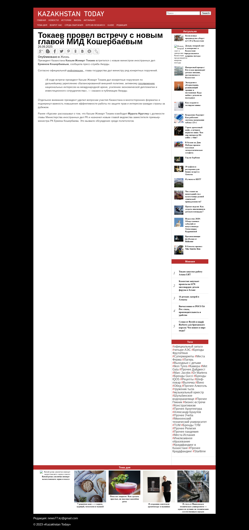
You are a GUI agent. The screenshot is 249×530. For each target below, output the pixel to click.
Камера (195, 366)
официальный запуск (188, 346)
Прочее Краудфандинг (186, 449)
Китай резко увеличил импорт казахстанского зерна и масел (55, 477)
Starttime (200, 451)
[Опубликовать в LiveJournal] (96, 51)
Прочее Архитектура (188, 408)
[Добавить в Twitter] (62, 51)
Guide (111, 25)
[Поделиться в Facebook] (55, 51)
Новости (53, 20)
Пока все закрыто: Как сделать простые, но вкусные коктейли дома (124, 499)
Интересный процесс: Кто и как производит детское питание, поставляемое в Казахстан (195, 72)
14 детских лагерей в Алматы (189, 298)
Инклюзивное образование (182, 440)
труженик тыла (184, 389)
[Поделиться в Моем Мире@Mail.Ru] (89, 51)
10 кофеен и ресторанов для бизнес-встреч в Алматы (192, 170)
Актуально (89, 20)
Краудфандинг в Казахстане (184, 446)
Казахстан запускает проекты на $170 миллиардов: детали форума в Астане (189, 285)
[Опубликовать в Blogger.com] (48, 51)
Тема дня (42, 25)
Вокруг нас (56, 25)
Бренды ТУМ (191, 425)
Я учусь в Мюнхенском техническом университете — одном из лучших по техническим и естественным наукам (193, 508)
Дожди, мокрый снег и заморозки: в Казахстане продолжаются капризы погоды (194, 50)
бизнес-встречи (194, 402)
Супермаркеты (184, 356)
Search (206, 13)
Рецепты (188, 379)
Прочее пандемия (186, 431)
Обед (177, 385)
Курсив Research (95, 25)
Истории (66, 20)
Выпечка (189, 382)
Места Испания (184, 434)
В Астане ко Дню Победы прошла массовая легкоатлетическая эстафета (194, 147)
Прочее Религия (185, 428)
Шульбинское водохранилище (183, 397)
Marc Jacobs (182, 372)
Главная (41, 20)
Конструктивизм (185, 405)
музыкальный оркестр (189, 392)
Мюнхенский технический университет (189, 420)
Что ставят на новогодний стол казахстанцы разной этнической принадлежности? (194, 196)
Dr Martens (200, 372)
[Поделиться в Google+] (41, 51)
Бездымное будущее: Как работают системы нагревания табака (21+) (194, 119)
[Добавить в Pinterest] (68, 51)
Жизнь (77, 20)
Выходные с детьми (187, 362)
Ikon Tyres (180, 366)
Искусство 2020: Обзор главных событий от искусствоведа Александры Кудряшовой (193, 225)
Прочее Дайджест (193, 369)
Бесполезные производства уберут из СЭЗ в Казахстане (194, 38)
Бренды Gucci (183, 376)
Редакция (121, 25)
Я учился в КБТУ (193, 179)
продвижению (146, 83)
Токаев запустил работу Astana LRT (190, 273)
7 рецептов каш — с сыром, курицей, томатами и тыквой (90, 505)
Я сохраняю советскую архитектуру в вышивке (159, 505)
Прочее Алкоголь (195, 385)
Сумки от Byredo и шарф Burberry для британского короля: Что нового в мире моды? (192, 326)
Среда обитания (74, 25)
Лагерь (188, 359)
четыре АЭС (182, 349)
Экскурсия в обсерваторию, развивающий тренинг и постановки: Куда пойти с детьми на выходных (193, 90)
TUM (177, 425)
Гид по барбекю (192, 157)
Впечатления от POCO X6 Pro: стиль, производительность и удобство (192, 311)
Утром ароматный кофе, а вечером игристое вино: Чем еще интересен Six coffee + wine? (194, 132)
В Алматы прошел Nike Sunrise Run (193, 247)
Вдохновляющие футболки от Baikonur (192, 239)
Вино (200, 382)
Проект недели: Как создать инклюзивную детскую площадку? (195, 209)
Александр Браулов (187, 412)
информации (75, 70)
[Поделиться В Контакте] (82, 51)
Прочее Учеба (183, 415)
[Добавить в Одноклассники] (75, 51)
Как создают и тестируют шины (193, 103)
